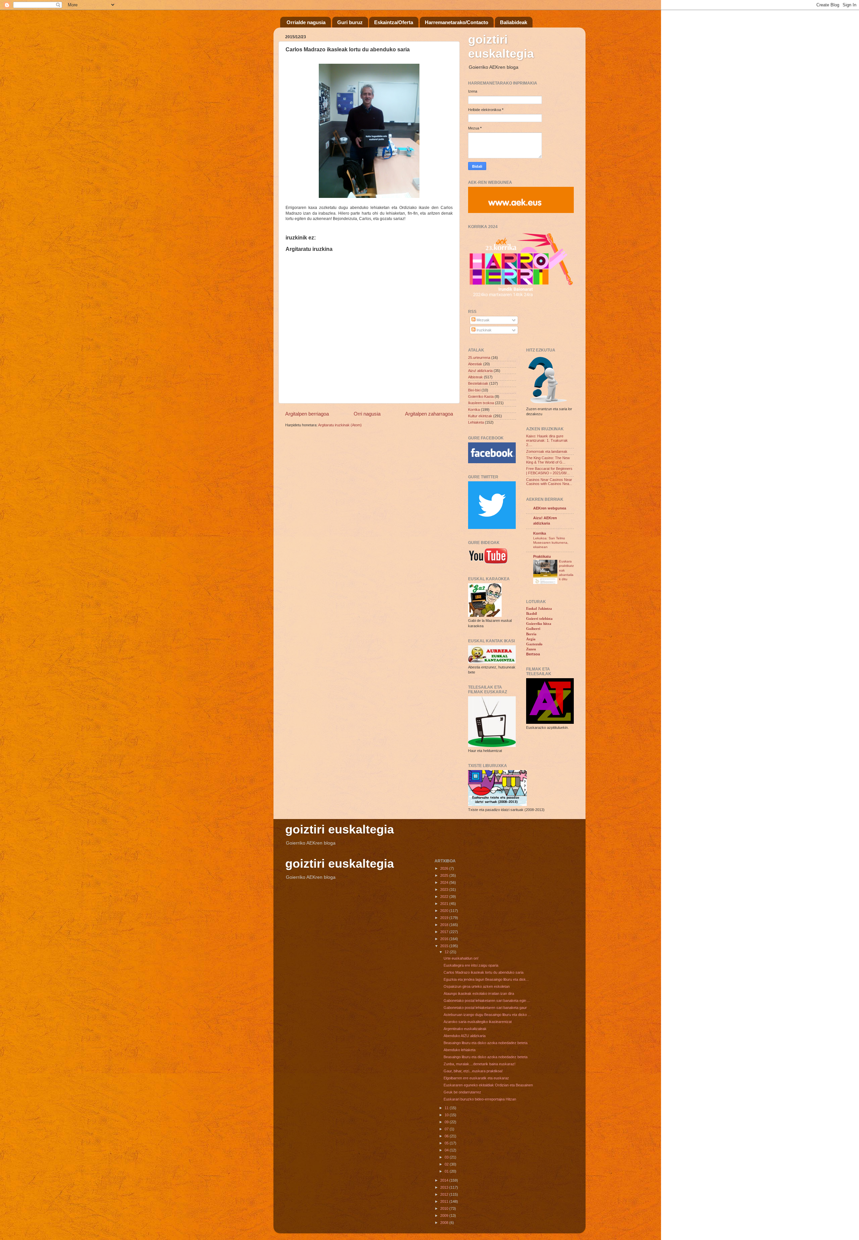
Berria (531, 634)
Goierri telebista (539, 618)
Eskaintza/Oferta (393, 22)
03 (447, 1157)
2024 (444, 882)
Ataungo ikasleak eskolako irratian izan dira (479, 993)
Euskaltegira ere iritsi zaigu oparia (471, 965)
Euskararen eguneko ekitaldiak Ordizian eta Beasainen (488, 1085)
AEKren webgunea (549, 508)
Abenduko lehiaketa (459, 1050)
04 (447, 1150)
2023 (444, 889)
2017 (444, 932)
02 (447, 1164)
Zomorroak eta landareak (546, 451)
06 (447, 1136)
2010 (444, 1208)
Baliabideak (513, 22)
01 (447, 1171)
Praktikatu (542, 556)
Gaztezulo (534, 644)
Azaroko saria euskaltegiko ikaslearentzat (478, 1022)
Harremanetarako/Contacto (456, 22)
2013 (444, 1187)
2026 (444, 868)
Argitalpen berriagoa (307, 414)
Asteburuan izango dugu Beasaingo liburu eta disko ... (487, 1015)
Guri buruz (350, 22)
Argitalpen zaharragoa (429, 414)
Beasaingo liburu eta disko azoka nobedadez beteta (485, 1043)
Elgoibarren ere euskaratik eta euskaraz (476, 1078)
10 (447, 1115)
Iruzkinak (483, 330)
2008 (444, 1223)
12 (447, 952)
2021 (444, 904)
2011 (444, 1201)
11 (447, 1108)
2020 (444, 911)
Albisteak (475, 377)
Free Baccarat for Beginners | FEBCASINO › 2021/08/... (549, 471)
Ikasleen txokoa (481, 403)
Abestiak (475, 364)
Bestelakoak (478, 383)
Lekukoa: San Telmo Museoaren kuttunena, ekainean (550, 542)
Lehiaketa (476, 422)
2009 (444, 1216)
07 (447, 1129)
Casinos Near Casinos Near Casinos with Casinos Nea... (549, 482)
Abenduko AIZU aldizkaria (465, 1036)
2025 (444, 875)
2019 (444, 918)
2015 (444, 946)
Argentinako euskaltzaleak (465, 1029)
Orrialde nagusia (306, 22)
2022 (444, 897)
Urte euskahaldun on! (461, 958)
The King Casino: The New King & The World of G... (548, 460)
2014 (444, 1180)
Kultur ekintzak (480, 416)
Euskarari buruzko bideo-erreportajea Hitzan (480, 1099)
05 (447, 1143)
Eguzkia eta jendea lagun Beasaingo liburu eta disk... (486, 979)
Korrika (474, 410)
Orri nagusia (367, 414)
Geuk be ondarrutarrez (462, 1092)
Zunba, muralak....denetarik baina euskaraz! (479, 1064)
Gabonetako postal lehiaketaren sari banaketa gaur (485, 1008)
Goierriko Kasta (481, 396)
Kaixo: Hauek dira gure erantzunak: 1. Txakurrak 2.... (547, 440)
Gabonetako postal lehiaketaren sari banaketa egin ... (487, 1001)
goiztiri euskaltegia (501, 46)
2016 (444, 939)
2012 (444, 1194)
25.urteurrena (479, 358)
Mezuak (482, 320)
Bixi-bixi (474, 390)
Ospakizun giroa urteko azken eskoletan (477, 986)
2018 (444, 925)
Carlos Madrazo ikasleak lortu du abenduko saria (483, 972)
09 (447, 1122)
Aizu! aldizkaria (480, 371)
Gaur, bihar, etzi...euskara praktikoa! (473, 1071)
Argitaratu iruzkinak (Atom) (340, 425)
